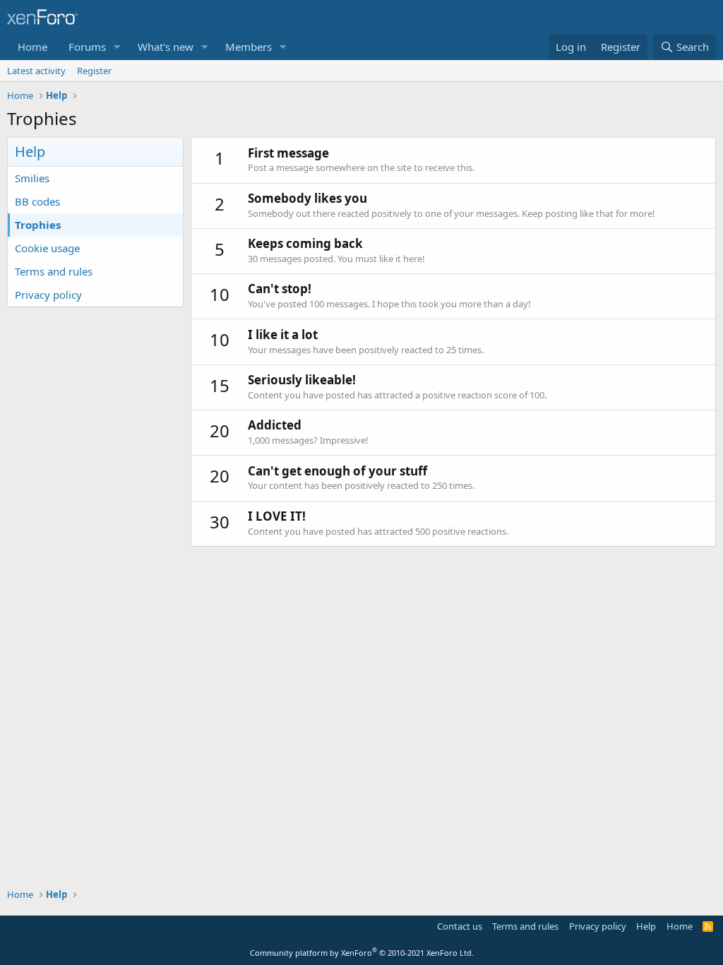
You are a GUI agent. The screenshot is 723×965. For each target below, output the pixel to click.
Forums (87, 47)
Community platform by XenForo (362, 952)
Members (248, 47)
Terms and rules (53, 271)
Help (646, 926)
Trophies (38, 225)
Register (94, 70)
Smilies (32, 178)
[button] (117, 47)
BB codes (37, 201)
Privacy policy (48, 295)
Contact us (459, 926)
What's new (165, 47)
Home (32, 47)
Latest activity (36, 70)
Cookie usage (47, 248)
